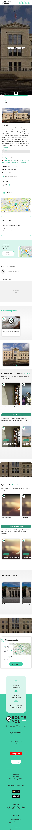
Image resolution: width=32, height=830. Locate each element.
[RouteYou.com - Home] (7, 2)
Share (5, 102)
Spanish (23, 162)
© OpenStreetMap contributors (25, 212)
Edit (12, 102)
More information (7, 155)
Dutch (3, 162)
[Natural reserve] (11, 505)
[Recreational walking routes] (11, 394)
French (8, 162)
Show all (27, 373)
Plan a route (17, 733)
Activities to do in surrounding (11, 225)
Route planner (16, 664)
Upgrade (16, 753)
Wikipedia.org (8, 150)
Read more (5, 147)
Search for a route (17, 742)
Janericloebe (6, 93)
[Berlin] (11, 592)
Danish (27, 161)
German (13, 162)
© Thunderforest (17, 212)
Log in (16, 762)
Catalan (22, 161)
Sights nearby (7, 228)
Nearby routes (8, 253)
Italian (18, 162)
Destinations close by (9, 231)
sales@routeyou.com (17, 822)
